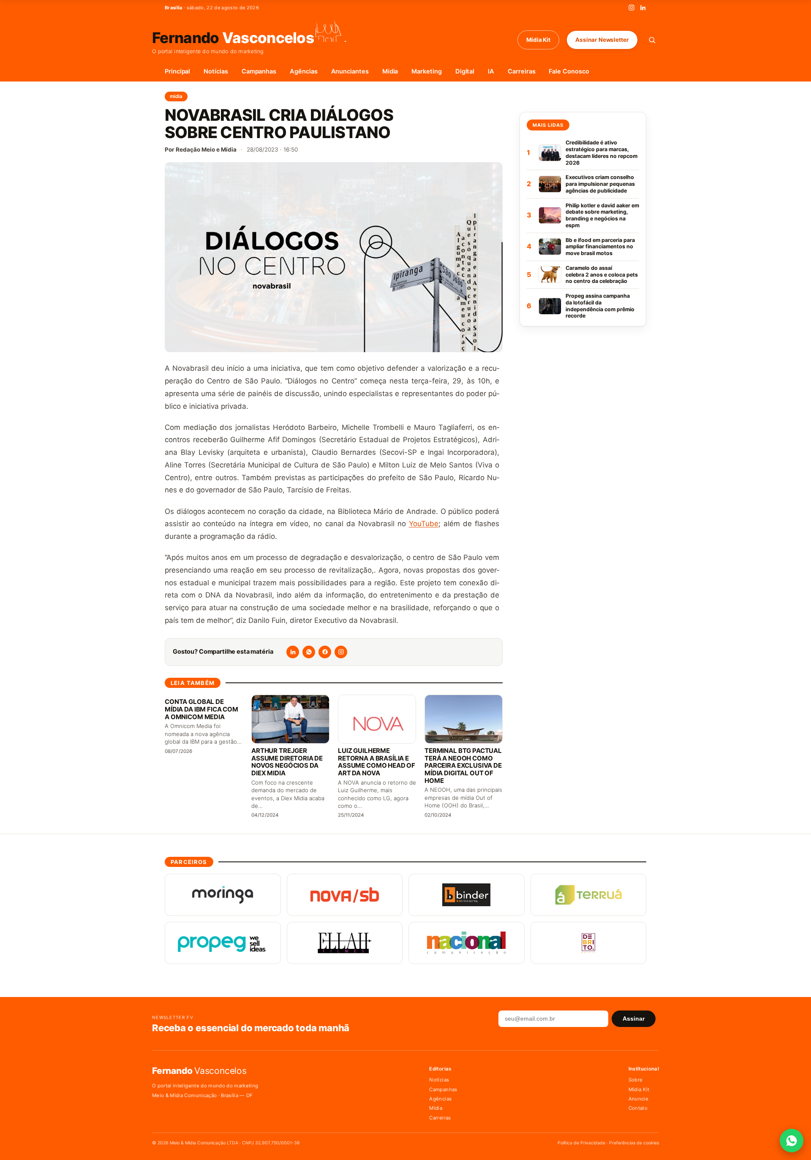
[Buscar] (652, 40)
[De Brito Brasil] (589, 943)
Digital (465, 71)
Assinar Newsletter (602, 39)
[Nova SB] (345, 895)
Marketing (426, 71)
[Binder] (466, 895)
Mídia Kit (538, 39)
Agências (303, 71)
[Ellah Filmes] (345, 943)
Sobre (636, 1080)
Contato (638, 1108)
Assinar (634, 1019)
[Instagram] (631, 7)
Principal (177, 71)
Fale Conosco (569, 71)
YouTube (423, 523)
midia (176, 96)
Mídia (390, 71)
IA (491, 71)
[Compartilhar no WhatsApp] (308, 652)
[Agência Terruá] (589, 895)
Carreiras (521, 71)
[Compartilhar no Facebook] (324, 652)
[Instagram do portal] (341, 652)
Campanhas (259, 71)
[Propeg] (223, 943)
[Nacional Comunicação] (466, 943)
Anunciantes (350, 71)
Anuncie (638, 1099)
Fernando (233, 37)
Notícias (216, 71)
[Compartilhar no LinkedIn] (292, 652)
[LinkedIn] (643, 7)
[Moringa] (223, 895)
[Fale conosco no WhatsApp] (791, 1140)
